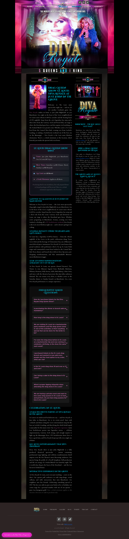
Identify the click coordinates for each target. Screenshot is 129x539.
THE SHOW (53, 509)
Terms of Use (48, 531)
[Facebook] (80, 2)
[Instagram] (83, 2)
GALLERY (62, 509)
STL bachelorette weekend (54, 222)
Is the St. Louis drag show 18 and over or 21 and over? (50, 367)
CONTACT (94, 509)
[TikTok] (87, 2)
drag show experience (61, 428)
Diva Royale (33, 112)
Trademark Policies (72, 531)
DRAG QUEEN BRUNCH (64, 534)
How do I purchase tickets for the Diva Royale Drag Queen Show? (48, 300)
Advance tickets (80, 140)
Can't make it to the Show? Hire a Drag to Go (17, 535)
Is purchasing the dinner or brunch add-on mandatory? (50, 309)
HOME (45, 509)
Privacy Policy (63, 531)
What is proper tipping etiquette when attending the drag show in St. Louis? (48, 386)
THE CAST (85, 509)
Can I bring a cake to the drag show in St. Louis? (49, 376)
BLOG (69, 509)
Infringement (80, 531)
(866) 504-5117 (68, 524)
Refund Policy (56, 531)
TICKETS (76, 509)
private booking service (82, 158)
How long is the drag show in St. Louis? (49, 317)
